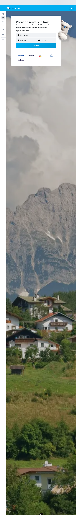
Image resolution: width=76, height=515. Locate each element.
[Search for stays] (3, 18)
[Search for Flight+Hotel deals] (3, 25)
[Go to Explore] (3, 29)
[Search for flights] (3, 14)
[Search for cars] (3, 22)
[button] (3, 8)
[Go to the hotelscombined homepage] (14, 8)
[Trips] (3, 35)
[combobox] (22, 31)
